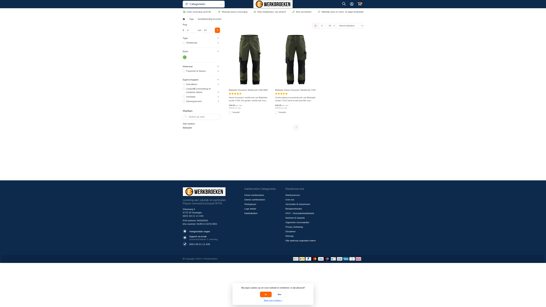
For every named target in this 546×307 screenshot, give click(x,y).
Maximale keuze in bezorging (234, 12)
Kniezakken (202, 84)
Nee (279, 294)
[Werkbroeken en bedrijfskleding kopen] (273, 4)
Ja (266, 294)
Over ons (289, 199)
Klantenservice (292, 195)
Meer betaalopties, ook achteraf (272, 12)
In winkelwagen (251, 113)
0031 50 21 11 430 (193, 216)
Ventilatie (202, 96)
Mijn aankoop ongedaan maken (300, 240)
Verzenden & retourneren (297, 204)
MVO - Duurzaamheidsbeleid (299, 213)
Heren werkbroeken (254, 195)
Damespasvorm (202, 101)
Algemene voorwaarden (297, 222)
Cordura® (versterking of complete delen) (202, 90)
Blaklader (187, 127)
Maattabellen (251, 213)
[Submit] (217, 30)
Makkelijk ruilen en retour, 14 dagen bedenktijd (342, 12)
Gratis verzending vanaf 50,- (199, 12)
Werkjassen (250, 204)
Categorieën (197, 4)
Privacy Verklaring (294, 227)
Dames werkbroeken (254, 199)
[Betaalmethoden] (296, 259)
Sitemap (289, 236)
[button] (344, 4)
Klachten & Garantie (295, 217)
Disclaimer (290, 231)
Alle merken (189, 123)
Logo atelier (250, 208)
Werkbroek (202, 42)
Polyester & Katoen (202, 71)
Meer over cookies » (273, 300)
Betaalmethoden (293, 208)
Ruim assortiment (303, 12)
